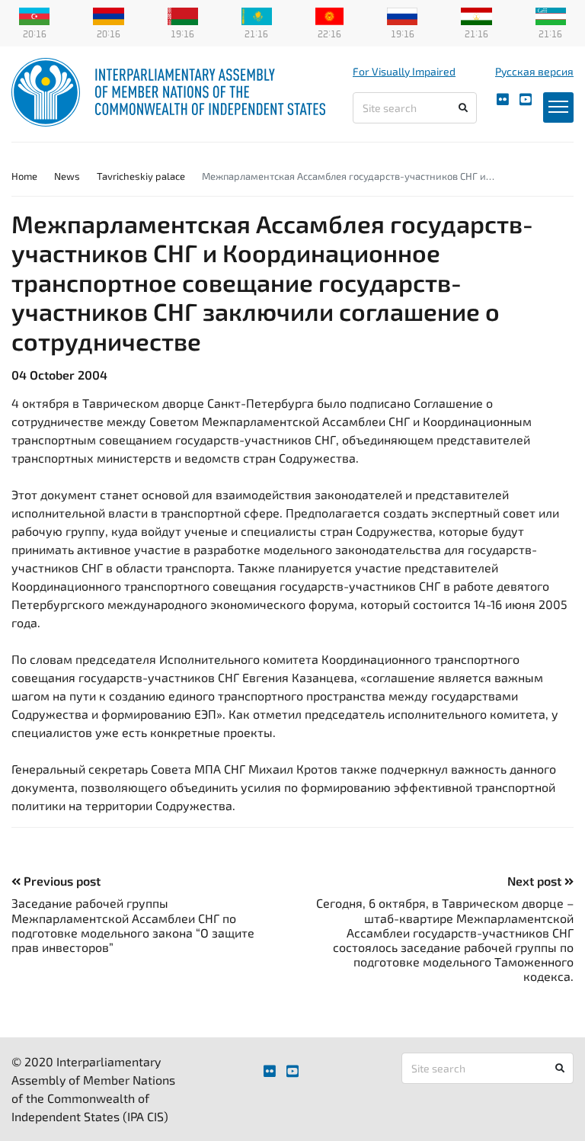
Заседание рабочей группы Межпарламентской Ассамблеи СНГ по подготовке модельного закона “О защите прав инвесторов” (132, 925)
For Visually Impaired (404, 71)
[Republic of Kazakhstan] (256, 14)
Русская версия (534, 71)
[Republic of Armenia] (108, 14)
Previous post (61, 880)
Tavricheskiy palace (141, 176)
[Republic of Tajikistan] (476, 14)
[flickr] (503, 99)
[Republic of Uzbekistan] (550, 14)
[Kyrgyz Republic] (329, 14)
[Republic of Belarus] (183, 14)
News (67, 176)
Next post (535, 880)
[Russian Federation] (402, 14)
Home (24, 176)
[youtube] (525, 99)
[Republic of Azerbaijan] (34, 14)
